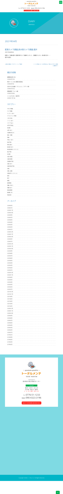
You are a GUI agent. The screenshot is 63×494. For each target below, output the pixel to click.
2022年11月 (10, 275)
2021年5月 (9, 301)
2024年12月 (10, 232)
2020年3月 (9, 327)
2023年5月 (9, 260)
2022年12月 (10, 272)
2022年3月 (9, 284)
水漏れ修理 (9, 159)
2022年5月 (9, 279)
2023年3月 (9, 265)
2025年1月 (9, 229)
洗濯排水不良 (10, 161)
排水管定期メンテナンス (12, 149)
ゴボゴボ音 (9, 118)
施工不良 (9, 151)
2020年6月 (9, 323)
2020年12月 (10, 308)
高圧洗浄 (9, 195)
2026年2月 (9, 205)
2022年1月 (9, 289)
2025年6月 (9, 220)
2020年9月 (9, 315)
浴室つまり (9, 163)
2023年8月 (9, 253)
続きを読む (8, 57)
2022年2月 (9, 287)
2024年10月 (10, 236)
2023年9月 (9, 251)
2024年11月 (10, 234)
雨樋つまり (9, 187)
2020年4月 (9, 325)
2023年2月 (9, 267)
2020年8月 (9, 318)
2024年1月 (9, 241)
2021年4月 (9, 303)
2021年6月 (9, 299)
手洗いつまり (10, 139)
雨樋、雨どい (10, 185)
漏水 (8, 175)
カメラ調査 (9, 111)
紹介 (8, 178)
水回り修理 (9, 156)
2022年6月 (9, 277)
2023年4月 (9, 263)
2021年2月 (9, 306)
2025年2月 (9, 227)
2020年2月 (9, 330)
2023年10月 (10, 248)
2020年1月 (9, 332)
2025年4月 (9, 222)
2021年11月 (10, 294)
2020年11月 (10, 311)
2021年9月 (9, 296)
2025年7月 (9, 217)
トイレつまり (10, 120)
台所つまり (9, 130)
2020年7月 (9, 320)
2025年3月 (9, 224)
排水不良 (9, 142)
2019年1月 (9, 335)
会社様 (8, 127)
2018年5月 (9, 339)
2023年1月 (9, 270)
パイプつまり (10, 123)
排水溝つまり (10, 147)
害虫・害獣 (9, 135)
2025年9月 (9, 215)
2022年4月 (9, 282)
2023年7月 (9, 255)
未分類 (8, 154)
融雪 (8, 180)
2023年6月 (9, 258)
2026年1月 (9, 208)
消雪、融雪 (9, 171)
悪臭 (8, 137)
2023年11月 (10, 246)
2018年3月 (9, 342)
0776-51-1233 (25, 8)
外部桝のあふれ (10, 132)
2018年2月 (9, 344)
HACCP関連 (10, 108)
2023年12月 (10, 244)
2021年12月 (10, 291)
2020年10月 (10, 313)
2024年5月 (9, 239)
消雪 (8, 168)
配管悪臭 (9, 183)
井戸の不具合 (10, 125)
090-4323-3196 (40, 8)
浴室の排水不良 (10, 166)
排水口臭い (9, 144)
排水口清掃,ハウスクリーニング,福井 (14, 64)
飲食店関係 (9, 190)
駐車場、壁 (9, 192)
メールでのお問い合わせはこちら (32, 403)
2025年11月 (10, 210)
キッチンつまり (10, 113)
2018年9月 (9, 337)
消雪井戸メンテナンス (12, 173)
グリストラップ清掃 (11, 115)
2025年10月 (10, 212)
